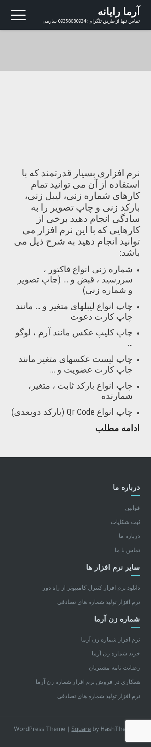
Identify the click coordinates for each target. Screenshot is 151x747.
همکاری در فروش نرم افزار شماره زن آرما (88, 682)
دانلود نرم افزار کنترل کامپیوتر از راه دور (91, 588)
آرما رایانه (119, 11)
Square (81, 729)
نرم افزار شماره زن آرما (110, 639)
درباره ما (129, 536)
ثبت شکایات (125, 522)
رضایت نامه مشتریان (114, 667)
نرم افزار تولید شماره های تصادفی (98, 602)
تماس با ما (127, 550)
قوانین (132, 508)
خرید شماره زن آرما (116, 653)
